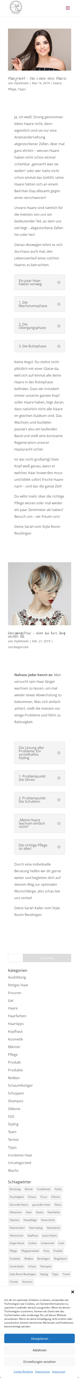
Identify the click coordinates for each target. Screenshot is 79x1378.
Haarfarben (17, 1016)
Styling (13, 1124)
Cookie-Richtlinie (23, 1371)
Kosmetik (15, 1039)
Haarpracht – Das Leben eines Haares (37, 78)
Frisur (43, 1197)
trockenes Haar (20, 1155)
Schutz (32, 1266)
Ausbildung (17, 977)
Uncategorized (18, 647)
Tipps (22, 89)
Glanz (58, 1204)
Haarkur (14, 1220)
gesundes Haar (41, 1204)
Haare (57, 83)
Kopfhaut (15, 1031)
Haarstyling (36, 1228)
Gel (10, 1000)
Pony (46, 1251)
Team (12, 1132)
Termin (13, 1139)
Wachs (13, 1170)
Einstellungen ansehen (39, 1362)
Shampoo (15, 1101)
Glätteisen (16, 1212)
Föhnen (55, 1197)
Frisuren (14, 992)
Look (61, 1243)
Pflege (12, 89)
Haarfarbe (54, 1212)
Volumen (27, 1281)
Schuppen (16, 1093)
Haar (29, 1212)
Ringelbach (60, 1258)
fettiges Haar (18, 985)
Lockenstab (47, 1243)
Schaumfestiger (20, 1085)
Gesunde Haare (19, 1204)
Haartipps (16, 1023)
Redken (14, 1078)
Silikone (14, 1108)
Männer (14, 1046)
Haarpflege (30, 1220)
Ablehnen (40, 1350)
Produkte (15, 1070)
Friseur (32, 1197)
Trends (14, 1281)
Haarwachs (53, 1228)
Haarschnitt (48, 1220)
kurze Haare (49, 1235)
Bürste (29, 1189)
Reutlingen (43, 1258)
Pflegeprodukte (30, 1251)
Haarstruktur (17, 1228)
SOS (11, 1116)
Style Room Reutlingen (23, 1274)
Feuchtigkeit (17, 1197)
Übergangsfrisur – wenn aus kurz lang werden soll (36, 635)
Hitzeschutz (16, 1235)
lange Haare (17, 1243)
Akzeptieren (39, 1338)
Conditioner (44, 1189)
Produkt (14, 1062)
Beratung (15, 1189)
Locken (32, 1243)
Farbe (58, 1189)
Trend (66, 1274)
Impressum (58, 1371)
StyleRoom (21, 83)
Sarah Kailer (17, 1266)
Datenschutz (42, 1371)
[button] (73, 1292)
